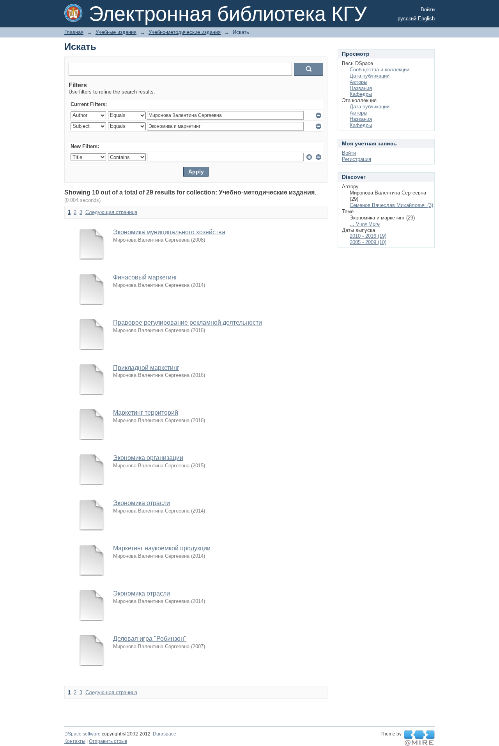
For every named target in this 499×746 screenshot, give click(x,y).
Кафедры (361, 94)
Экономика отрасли (141, 503)
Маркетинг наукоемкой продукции (162, 548)
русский (407, 18)
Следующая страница (111, 212)
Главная (73, 32)
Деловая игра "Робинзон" (149, 638)
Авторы (358, 82)
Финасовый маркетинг (145, 277)
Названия (361, 88)
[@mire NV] (419, 738)
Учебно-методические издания (185, 32)
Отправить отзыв (108, 741)
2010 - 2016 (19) (368, 236)
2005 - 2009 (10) (368, 242)
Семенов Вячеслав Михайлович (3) (391, 205)
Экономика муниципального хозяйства (169, 232)
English (426, 18)
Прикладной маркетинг (146, 367)
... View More (365, 224)
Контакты (74, 741)
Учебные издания (116, 32)
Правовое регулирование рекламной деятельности (187, 322)
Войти (428, 9)
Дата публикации (369, 76)
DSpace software (82, 734)
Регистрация (356, 159)
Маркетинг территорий (145, 412)
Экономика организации (148, 457)
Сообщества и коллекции (379, 69)
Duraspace (164, 734)
